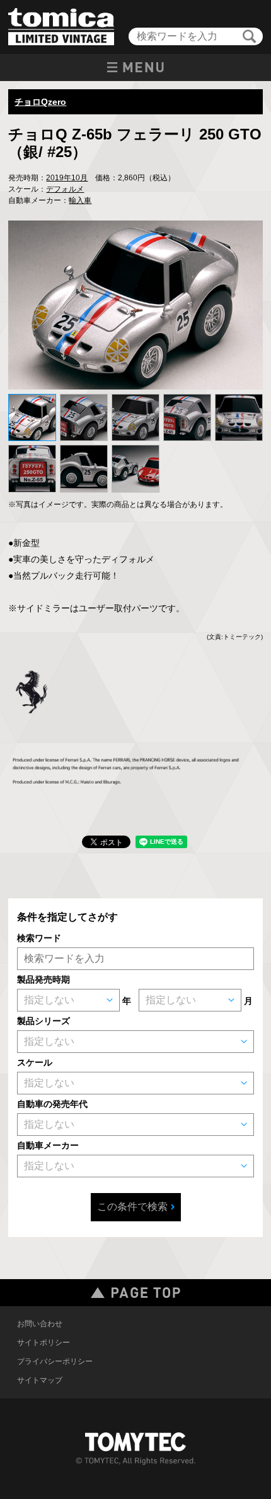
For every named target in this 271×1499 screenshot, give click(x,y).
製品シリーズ (43, 1021)
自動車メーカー (48, 1145)
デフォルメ (65, 189)
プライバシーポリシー (55, 1361)
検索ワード (39, 938)
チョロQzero (40, 102)
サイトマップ (39, 1380)
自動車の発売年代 (52, 1103)
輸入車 (80, 200)
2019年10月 (67, 177)
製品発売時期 (43, 979)
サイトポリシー (43, 1342)
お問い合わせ (39, 1323)
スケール (34, 1062)
